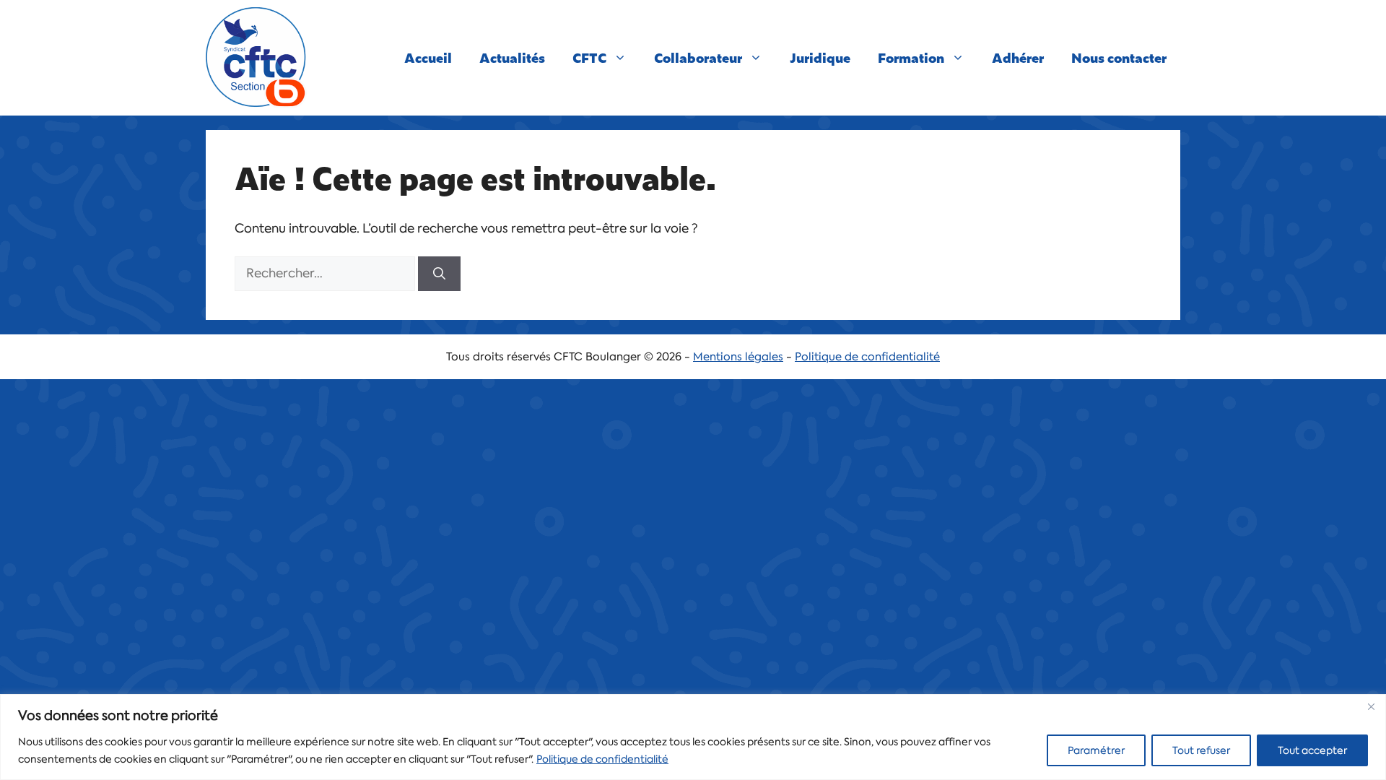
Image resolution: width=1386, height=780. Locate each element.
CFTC (589, 57)
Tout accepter (1312, 750)
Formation (911, 57)
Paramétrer (1096, 750)
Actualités (512, 57)
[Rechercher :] (326, 273)
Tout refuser (1201, 750)
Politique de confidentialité (602, 759)
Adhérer (1018, 57)
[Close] (1371, 706)
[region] (693, 737)
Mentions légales (738, 357)
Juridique (820, 57)
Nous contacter (1119, 57)
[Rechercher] (439, 273)
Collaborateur (698, 57)
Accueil (428, 57)
